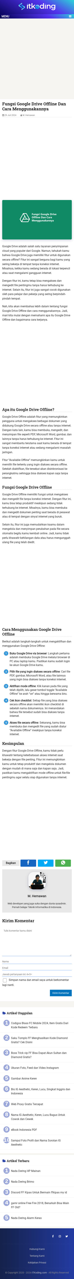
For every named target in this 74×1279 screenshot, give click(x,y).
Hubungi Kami (37, 1249)
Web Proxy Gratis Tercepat (27, 1104)
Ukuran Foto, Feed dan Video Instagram (35, 1067)
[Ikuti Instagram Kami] (60, 1236)
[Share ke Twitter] (46, 863)
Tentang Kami (37, 1255)
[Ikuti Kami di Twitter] (67, 1236)
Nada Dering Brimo (22, 1181)
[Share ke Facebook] (28, 863)
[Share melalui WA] (63, 863)
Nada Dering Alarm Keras (26, 1218)
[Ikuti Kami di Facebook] (53, 1236)
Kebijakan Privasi (37, 1262)
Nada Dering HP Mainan (25, 1171)
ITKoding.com (39, 1272)
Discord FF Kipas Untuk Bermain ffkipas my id (39, 1192)
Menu (5, 16)
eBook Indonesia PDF (24, 1129)
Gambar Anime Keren (24, 1078)
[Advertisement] (37, 60)
